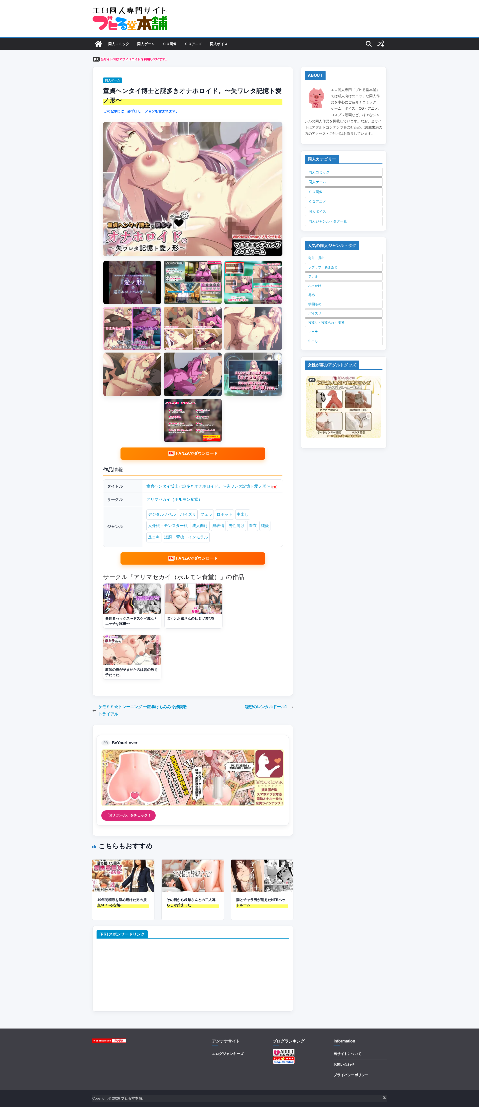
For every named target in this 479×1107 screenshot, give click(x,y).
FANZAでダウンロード (197, 453)
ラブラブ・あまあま (323, 267)
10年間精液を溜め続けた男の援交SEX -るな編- (122, 902)
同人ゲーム (146, 44)
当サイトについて (347, 1054)
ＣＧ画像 (170, 44)
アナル (313, 276)
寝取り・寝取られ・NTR (326, 322)
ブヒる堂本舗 (131, 1098)
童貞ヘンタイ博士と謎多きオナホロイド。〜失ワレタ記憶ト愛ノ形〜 (208, 486)
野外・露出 (316, 258)
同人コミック (118, 44)
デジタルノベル (162, 514)
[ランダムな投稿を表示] (381, 44)
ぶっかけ (314, 286)
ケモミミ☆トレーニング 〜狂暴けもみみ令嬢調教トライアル (142, 710)
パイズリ (188, 514)
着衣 (253, 525)
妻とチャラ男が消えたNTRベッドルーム (260, 902)
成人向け (200, 525)
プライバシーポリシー (351, 1075)
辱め (311, 295)
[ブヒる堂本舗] (98, 44)
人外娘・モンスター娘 (168, 525)
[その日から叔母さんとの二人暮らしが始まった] (193, 863)
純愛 (265, 525)
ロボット (225, 514)
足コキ (154, 537)
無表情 (218, 525)
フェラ (206, 514)
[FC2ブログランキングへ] (284, 1059)
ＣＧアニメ (193, 44)
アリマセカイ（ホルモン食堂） (174, 499)
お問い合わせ (344, 1064)
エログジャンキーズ (227, 1054)
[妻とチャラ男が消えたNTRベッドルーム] (262, 863)
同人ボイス (219, 44)
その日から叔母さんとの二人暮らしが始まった (191, 902)
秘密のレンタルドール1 (266, 707)
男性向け (236, 525)
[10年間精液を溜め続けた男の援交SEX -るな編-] (123, 863)
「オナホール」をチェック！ (128, 815)
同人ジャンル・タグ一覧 (328, 221)
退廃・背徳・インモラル (186, 537)
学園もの (314, 304)
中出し (243, 514)
